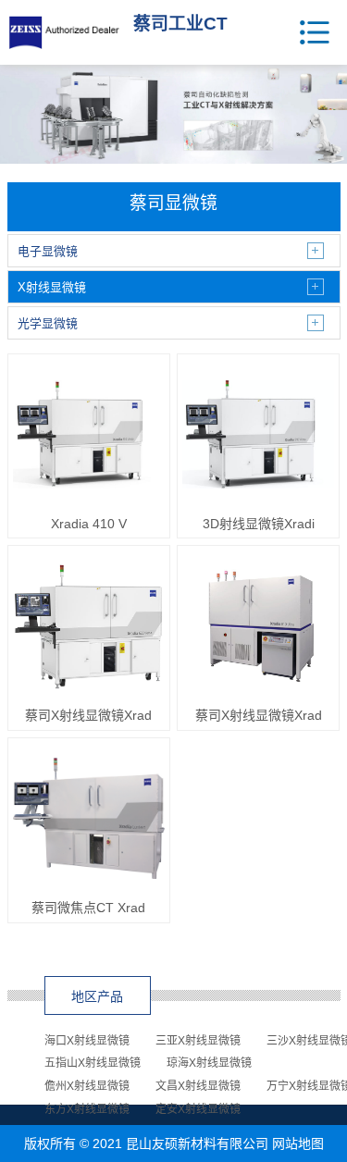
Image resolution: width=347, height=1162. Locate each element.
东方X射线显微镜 (87, 1109)
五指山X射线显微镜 (92, 1063)
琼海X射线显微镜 (209, 1063)
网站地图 (298, 1143)
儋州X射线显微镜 (87, 1086)
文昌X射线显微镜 (198, 1086)
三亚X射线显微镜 (198, 1040)
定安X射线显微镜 (198, 1109)
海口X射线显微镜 (87, 1040)
